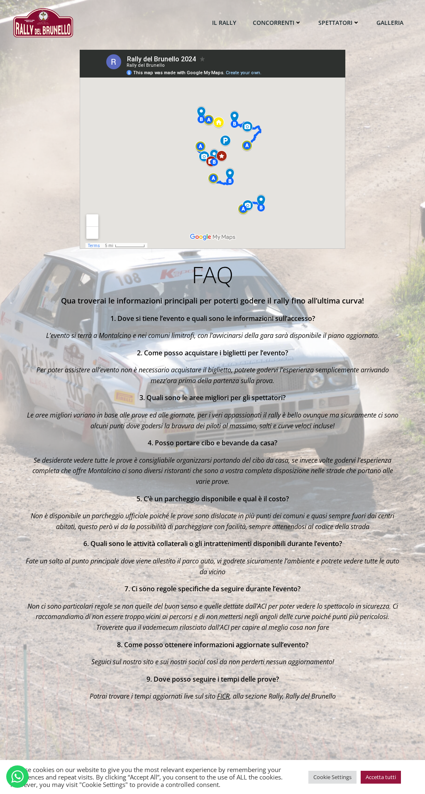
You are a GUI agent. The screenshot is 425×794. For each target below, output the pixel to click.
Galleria (389, 23)
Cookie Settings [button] (332, 777)
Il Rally (224, 23)
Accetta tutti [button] (381, 777)
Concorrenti (273, 23)
